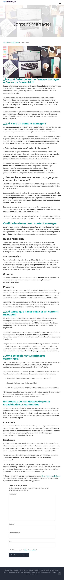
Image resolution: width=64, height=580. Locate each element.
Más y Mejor (6, 42)
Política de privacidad (29, 550)
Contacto (35, 574)
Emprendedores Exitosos (51, 476)
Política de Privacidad (49, 572)
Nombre (11, 524)
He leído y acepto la (23, 550)
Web (10, 541)
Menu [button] (57, 3)
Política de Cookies (36, 572)
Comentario (13, 494)
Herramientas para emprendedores (19, 572)
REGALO (6, 572)
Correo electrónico (15, 532)
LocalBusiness (15, 42)
